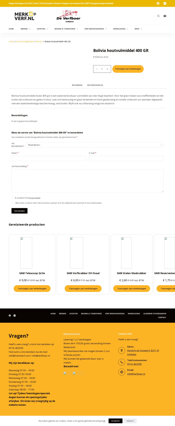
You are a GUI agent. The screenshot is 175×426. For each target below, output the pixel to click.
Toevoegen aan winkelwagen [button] (32, 288)
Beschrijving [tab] (77, 85)
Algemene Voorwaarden (154, 314)
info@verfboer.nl (136, 373)
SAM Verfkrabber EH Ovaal (83, 273)
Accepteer (115, 421)
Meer (137, 29)
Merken (24, 29)
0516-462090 (134, 364)
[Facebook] (158, 3)
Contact (162, 317)
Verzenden (19, 210)
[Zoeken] (158, 16)
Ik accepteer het (27, 198)
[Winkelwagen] (165, 15)
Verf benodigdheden (94, 29)
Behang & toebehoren (65, 29)
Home (11, 29)
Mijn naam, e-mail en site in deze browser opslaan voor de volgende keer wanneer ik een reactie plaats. (58, 203)
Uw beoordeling (17, 144)
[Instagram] (165, 3)
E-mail (92, 152)
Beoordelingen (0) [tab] (95, 85)
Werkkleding (119, 29)
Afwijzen (130, 421)
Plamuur (39, 41)
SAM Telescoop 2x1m (32, 273)
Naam (15, 152)
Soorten (41, 29)
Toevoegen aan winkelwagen (128, 69)
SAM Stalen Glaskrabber (131, 273)
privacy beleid (34, 198)
